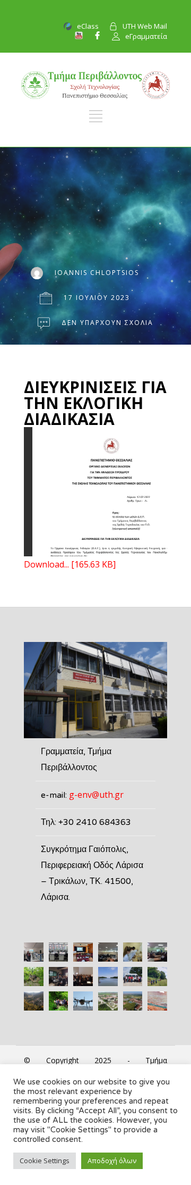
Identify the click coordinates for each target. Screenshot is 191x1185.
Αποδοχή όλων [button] (112, 1160)
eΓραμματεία (146, 36)
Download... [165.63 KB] (70, 564)
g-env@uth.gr (96, 794)
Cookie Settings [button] (45, 1160)
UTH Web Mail (145, 26)
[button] (34, 952)
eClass (88, 26)
